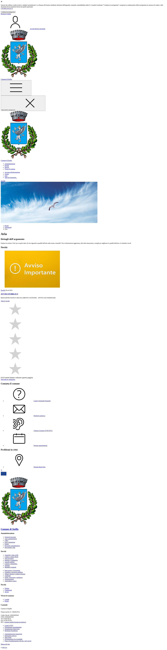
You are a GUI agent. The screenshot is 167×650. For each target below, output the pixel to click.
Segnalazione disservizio (12, 629)
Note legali (8, 637)
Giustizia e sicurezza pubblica (14, 572)
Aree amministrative (11, 539)
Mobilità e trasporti (10, 567)
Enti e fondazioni (10, 542)
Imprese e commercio (11, 560)
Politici (7, 544)
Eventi (7, 601)
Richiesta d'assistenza (11, 631)
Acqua (7, 174)
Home (6, 226)
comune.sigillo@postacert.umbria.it (15, 622)
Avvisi (7, 592)
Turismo (7, 565)
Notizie (7, 588)
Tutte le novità (5, 301)
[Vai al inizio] (1, 470)
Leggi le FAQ (9, 625)
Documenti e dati (10, 547)
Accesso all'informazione (12, 172)
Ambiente (8, 576)
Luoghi (7, 599)
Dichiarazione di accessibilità (13, 639)
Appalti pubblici (9, 562)
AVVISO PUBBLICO (9, 294)
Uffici (6, 540)
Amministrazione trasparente (13, 634)
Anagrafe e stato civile (11, 555)
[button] (10, 164)
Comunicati (8, 590)
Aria (6, 176)
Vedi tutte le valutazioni (8, 379)
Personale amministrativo (12, 546)
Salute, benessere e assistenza (14, 577)
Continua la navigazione (8, 12)
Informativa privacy (11, 636)
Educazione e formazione (12, 570)
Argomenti (8, 227)
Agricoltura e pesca (10, 581)
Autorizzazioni (9, 579)
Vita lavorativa (9, 558)
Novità (3, 290)
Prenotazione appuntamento (13, 627)
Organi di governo (10, 537)
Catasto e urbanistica (11, 564)
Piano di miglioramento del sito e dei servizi (18, 641)
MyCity (4, 647)
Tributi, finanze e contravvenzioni (15, 574)
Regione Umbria (6, 14)
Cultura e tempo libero (11, 557)
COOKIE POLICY (7, 8)
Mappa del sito (5, 644)
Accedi (3, 181)
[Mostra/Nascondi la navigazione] (16, 88)
